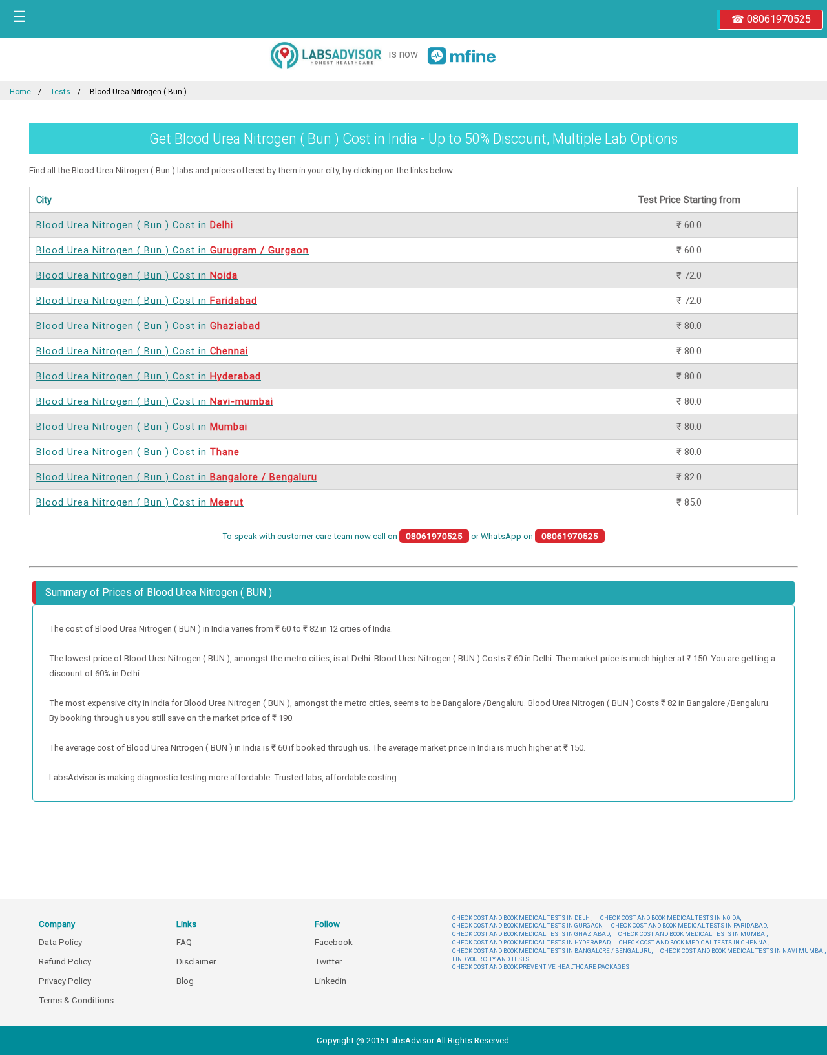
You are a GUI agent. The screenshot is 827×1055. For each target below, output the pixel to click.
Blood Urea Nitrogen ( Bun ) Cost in (134, 225)
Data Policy (60, 942)
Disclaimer (196, 961)
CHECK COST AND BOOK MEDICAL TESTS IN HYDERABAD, (531, 942)
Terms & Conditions (76, 1000)
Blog (185, 981)
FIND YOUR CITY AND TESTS (490, 959)
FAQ (184, 942)
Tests (60, 91)
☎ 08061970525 (771, 19)
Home (20, 91)
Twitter (328, 961)
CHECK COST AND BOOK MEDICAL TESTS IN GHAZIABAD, (531, 933)
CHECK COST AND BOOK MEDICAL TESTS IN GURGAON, (527, 925)
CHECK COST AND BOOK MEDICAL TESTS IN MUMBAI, (693, 933)
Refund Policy (65, 961)
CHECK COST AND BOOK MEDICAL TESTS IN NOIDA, (670, 917)
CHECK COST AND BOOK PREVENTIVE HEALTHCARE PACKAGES (540, 966)
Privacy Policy (65, 981)
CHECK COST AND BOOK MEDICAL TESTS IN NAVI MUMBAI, (743, 950)
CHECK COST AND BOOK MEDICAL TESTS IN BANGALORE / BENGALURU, (552, 950)
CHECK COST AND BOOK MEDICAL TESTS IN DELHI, (522, 917)
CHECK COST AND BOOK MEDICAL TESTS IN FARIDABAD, (689, 925)
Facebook (334, 942)
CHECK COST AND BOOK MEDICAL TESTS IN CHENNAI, (694, 942)
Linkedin (330, 981)
